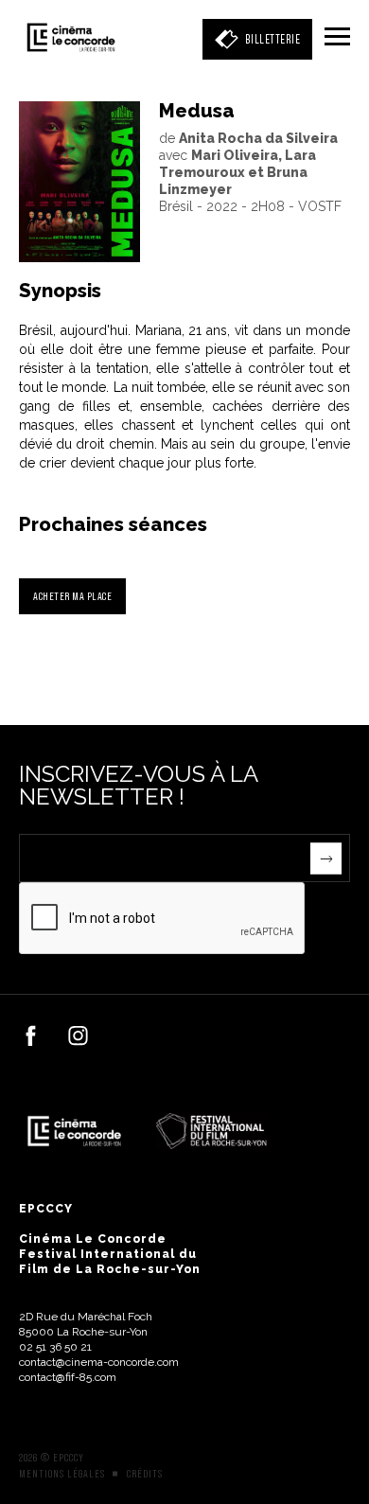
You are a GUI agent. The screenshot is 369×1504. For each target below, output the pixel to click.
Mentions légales (62, 1473)
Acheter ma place (72, 596)
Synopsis (60, 290)
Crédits (145, 1473)
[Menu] (337, 37)
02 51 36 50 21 (55, 1347)
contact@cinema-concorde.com (99, 1362)
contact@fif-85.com (67, 1377)
